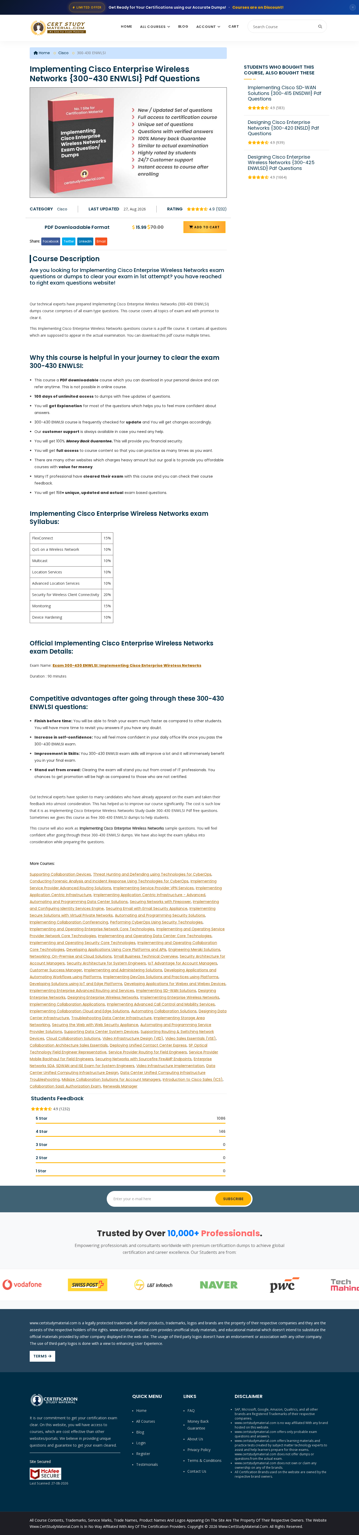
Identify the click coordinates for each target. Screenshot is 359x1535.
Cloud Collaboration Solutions (73, 1038)
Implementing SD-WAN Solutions (166, 990)
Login (141, 1442)
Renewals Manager (120, 1086)
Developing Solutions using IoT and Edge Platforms (76, 983)
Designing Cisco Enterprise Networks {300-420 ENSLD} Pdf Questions (283, 128)
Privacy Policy (199, 1449)
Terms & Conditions (204, 1460)
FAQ (191, 1410)
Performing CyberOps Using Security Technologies (156, 922)
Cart (233, 26)
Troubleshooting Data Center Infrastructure (111, 1018)
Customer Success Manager (56, 970)
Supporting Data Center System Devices (101, 1031)
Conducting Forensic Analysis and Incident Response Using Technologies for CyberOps (109, 881)
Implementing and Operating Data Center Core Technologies (155, 935)
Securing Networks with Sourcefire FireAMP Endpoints (143, 1059)
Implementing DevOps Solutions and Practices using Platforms (160, 976)
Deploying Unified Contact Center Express (148, 1045)
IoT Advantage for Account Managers (182, 963)
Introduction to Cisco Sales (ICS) (193, 1079)
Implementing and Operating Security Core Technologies (82, 942)
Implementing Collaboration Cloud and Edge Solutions (79, 1011)
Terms (40, 1356)
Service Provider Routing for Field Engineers (148, 1052)
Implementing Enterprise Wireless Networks (179, 997)
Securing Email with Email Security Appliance (146, 908)
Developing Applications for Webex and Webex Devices (174, 983)
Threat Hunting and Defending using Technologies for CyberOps (152, 874)
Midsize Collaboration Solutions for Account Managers (111, 1079)
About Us (195, 1438)
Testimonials (147, 1464)
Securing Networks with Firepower (160, 901)
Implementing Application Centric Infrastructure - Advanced (149, 894)
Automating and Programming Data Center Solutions (79, 901)
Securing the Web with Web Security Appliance (95, 1024)
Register (143, 1453)
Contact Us (196, 1471)
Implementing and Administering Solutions (123, 970)
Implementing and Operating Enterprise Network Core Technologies (92, 929)
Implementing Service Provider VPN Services (153, 888)
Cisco (63, 52)
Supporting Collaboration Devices (60, 874)
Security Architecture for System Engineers (106, 963)
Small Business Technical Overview (146, 956)
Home (126, 26)
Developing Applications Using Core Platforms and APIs (116, 949)
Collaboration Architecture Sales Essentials (69, 1045)
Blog (183, 26)
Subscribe (233, 1198)
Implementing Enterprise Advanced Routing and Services (82, 990)
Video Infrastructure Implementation (170, 1065)
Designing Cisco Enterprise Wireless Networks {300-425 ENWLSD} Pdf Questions (281, 162)
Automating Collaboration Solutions (164, 1011)
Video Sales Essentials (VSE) (190, 1038)
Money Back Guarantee (198, 1425)
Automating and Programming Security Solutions (160, 915)
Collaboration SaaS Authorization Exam (65, 1086)
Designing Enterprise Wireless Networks (103, 997)
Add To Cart (206, 227)
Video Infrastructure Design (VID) (132, 1038)
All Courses (153, 26)
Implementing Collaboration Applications (67, 1004)
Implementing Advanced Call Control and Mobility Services (161, 1004)
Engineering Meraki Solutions (194, 949)
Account (206, 26)
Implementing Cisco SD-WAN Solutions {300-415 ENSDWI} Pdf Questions (284, 93)
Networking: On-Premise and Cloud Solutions (71, 956)
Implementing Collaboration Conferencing (69, 922)
